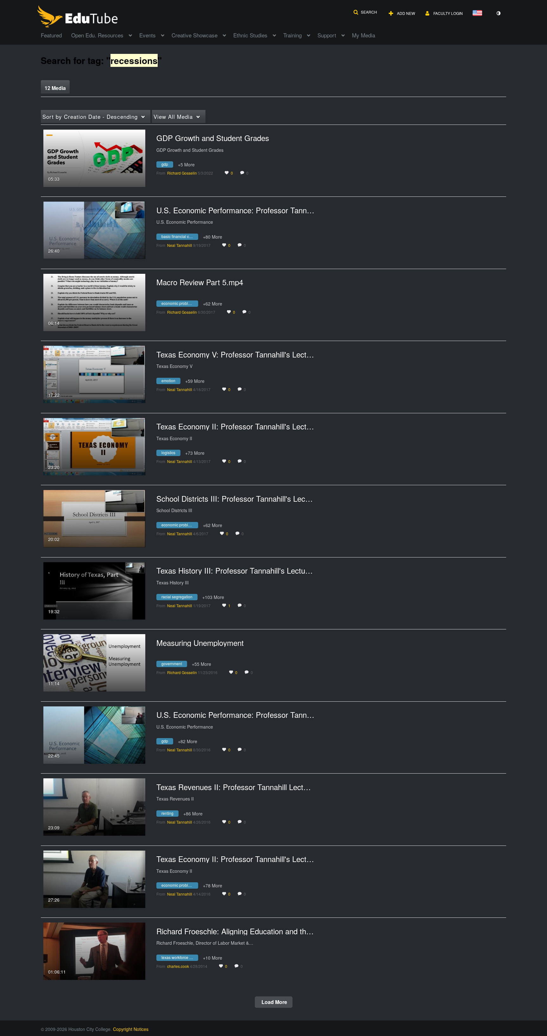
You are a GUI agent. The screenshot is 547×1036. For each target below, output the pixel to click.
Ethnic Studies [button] (250, 35)
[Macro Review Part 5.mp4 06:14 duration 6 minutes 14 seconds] (94, 302)
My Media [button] (363, 35)
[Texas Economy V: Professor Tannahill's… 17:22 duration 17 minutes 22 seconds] (94, 373)
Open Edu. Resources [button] (97, 35)
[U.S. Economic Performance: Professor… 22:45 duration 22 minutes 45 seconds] (94, 734)
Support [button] (327, 35)
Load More (273, 1002)
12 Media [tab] (55, 88)
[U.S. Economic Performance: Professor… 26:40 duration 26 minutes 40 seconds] (94, 229)
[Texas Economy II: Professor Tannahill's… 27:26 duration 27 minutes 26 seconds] (94, 878)
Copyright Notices (130, 1029)
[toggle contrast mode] (498, 13)
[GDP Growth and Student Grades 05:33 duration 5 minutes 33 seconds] (94, 157)
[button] (365, 12)
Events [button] (147, 35)
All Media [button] (173, 116)
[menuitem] (56, 34)
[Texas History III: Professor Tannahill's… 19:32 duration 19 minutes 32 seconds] (94, 590)
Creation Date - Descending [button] (90, 116)
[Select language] (478, 13)
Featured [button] (51, 35)
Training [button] (292, 35)
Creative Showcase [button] (194, 35)
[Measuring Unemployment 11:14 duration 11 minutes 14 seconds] (94, 662)
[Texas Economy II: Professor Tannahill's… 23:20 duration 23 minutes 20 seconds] (94, 446)
